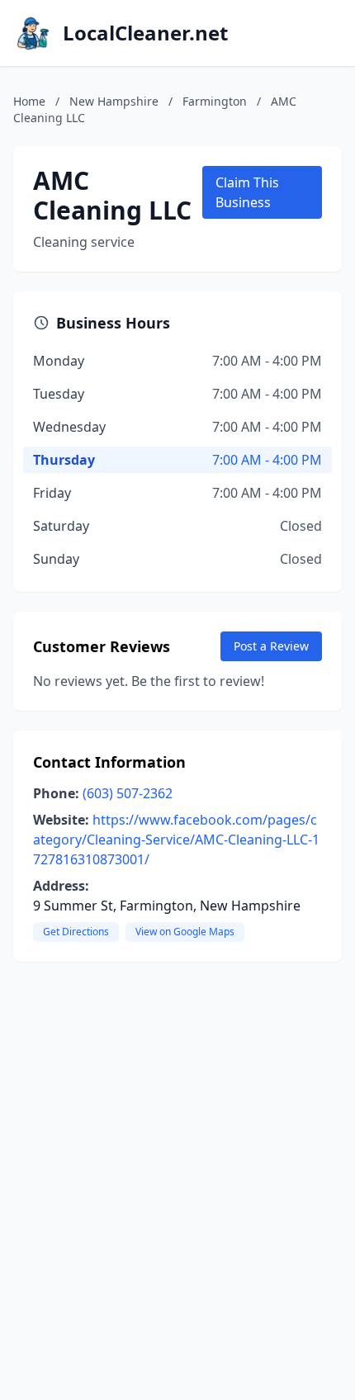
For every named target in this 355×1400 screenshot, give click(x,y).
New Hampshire (114, 101)
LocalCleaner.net (145, 33)
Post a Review (271, 646)
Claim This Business (247, 192)
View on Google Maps (184, 932)
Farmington (214, 101)
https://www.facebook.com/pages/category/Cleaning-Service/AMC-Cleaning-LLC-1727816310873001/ (176, 839)
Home (29, 101)
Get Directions (76, 932)
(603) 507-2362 (128, 793)
